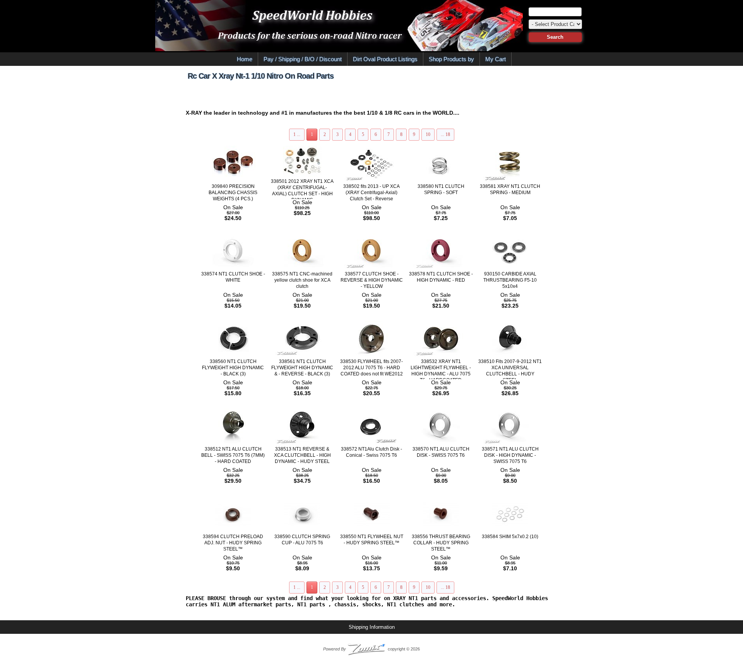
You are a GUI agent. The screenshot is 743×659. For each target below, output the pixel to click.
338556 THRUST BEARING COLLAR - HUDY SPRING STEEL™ (441, 543)
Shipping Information (372, 627)
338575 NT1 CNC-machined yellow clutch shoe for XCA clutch (302, 280)
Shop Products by (451, 59)
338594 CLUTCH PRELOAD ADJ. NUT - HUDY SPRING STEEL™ (233, 543)
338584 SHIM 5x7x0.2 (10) (510, 536)
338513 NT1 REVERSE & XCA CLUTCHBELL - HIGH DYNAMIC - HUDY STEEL (302, 455)
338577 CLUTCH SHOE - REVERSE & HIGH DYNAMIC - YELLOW (372, 280)
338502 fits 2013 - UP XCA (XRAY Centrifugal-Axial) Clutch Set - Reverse (371, 192)
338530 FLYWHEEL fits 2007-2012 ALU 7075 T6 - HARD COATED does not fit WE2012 (371, 368)
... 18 (445, 134)
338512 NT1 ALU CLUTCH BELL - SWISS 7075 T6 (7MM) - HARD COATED (233, 455)
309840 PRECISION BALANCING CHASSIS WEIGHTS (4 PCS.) (233, 192)
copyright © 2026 (371, 649)
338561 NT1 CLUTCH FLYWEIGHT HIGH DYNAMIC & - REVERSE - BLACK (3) (302, 368)
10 (428, 134)
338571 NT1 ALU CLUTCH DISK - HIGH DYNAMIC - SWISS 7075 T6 (510, 455)
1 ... (296, 134)
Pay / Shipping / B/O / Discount (303, 59)
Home (244, 59)
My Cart (495, 59)
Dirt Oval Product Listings (385, 59)
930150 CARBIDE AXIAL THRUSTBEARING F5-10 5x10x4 (510, 280)
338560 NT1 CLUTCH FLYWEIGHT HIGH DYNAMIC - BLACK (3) (233, 368)
